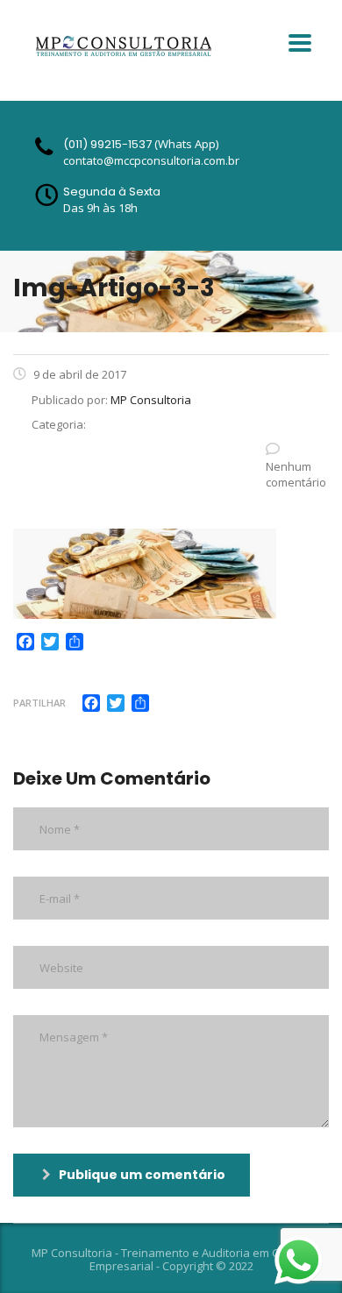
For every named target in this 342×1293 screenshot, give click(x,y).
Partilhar (39, 702)
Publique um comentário (142, 1174)
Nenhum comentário (296, 474)
